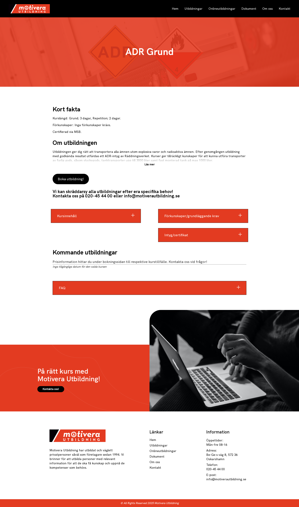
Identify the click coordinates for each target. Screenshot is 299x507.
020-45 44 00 (98, 196)
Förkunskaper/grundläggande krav (191, 216)
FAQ (62, 288)
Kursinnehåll (67, 216)
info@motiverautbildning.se (152, 196)
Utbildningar (193, 9)
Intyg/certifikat (176, 235)
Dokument (248, 9)
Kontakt (284, 9)
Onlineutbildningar (222, 9)
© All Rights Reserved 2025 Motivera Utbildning (149, 503)
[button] (96, 216)
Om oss (267, 9)
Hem (175, 9)
